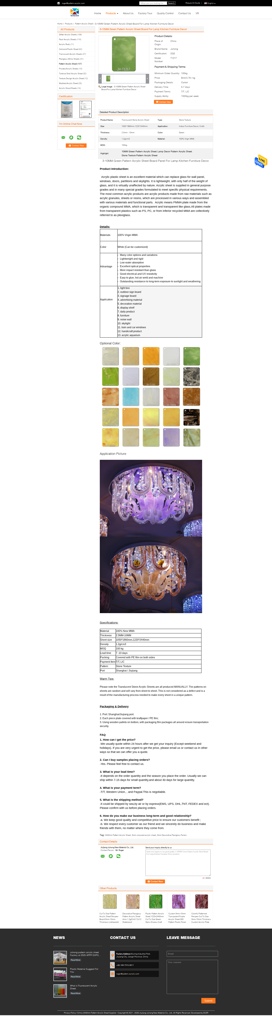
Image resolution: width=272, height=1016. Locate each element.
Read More (75, 960)
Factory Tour (145, 13)
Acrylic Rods (64, 44)
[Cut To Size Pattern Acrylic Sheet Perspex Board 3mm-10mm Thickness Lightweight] (110, 901)
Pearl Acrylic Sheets (67, 39)
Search (171, 3)
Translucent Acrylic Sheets (70, 54)
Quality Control (165, 13)
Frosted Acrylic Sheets (68, 68)
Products (111, 13)
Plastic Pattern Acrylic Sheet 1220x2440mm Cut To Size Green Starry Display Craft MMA (154, 919)
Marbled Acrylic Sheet (68, 83)
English (210, 3)
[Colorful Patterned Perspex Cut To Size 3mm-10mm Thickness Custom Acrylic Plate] (202, 901)
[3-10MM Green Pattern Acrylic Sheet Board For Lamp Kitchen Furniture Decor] (123, 53)
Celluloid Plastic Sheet (68, 49)
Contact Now (165, 102)
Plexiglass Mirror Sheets (69, 59)
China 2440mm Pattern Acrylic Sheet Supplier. (97, 1013)
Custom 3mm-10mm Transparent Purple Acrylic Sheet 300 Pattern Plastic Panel (177, 917)
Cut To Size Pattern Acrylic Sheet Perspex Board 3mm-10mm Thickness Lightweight (109, 917)
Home (97, 13)
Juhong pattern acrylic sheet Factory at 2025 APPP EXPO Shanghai (84, 954)
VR (197, 13)
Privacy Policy (70, 1013)
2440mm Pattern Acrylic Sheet (118, 835)
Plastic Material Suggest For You (84, 970)
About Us (128, 13)
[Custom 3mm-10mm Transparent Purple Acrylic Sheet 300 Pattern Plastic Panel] (179, 901)
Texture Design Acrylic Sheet (71, 78)
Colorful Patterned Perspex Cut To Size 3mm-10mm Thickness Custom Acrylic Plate (201, 917)
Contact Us (184, 13)
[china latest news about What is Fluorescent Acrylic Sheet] (60, 991)
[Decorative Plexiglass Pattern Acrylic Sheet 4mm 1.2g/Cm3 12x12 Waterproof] (133, 901)
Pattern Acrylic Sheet (84, 23)
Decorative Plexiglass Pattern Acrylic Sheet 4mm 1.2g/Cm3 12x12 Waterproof (131, 917)
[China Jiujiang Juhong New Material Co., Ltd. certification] (66, 109)
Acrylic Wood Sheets (68, 88)
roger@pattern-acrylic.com (73, 3)
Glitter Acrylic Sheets (68, 34)
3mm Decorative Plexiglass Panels (172, 835)
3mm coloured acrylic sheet (144, 835)
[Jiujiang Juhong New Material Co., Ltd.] (74, 12)
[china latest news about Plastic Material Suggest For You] (60, 974)
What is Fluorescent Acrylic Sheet (83, 987)
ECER (205, 1013)
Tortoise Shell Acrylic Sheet (70, 73)
